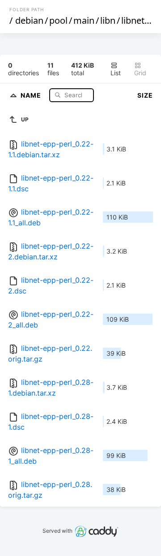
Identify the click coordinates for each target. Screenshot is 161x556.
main (83, 20)
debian (29, 20)
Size (145, 95)
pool (58, 20)
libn (107, 20)
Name (32, 95)
